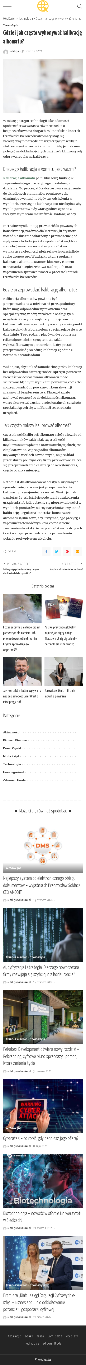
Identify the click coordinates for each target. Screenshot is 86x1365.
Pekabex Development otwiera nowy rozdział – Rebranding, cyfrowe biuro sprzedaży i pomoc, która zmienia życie (41, 1056)
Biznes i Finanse (15, 740)
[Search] (79, 6)
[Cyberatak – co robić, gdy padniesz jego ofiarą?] (43, 1106)
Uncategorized (13, 772)
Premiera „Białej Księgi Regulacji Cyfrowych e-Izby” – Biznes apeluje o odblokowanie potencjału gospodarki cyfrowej (39, 1302)
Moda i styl (11, 756)
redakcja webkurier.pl (19, 900)
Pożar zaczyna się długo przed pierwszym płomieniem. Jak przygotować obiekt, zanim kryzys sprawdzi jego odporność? (21, 639)
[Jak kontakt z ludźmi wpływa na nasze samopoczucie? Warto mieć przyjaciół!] (22, 671)
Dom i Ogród (12, 748)
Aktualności (11, 732)
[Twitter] (57, 551)
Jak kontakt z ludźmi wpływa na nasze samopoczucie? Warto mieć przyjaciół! (22, 696)
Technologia (11, 25)
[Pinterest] (67, 551)
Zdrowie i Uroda (14, 780)
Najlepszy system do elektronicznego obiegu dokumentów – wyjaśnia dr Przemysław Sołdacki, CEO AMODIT (42, 885)
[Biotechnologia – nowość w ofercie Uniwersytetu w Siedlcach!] (43, 1181)
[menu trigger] (8, 6)
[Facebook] (46, 551)
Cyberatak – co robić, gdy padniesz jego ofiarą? (40, 1138)
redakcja (14, 51)
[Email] (77, 551)
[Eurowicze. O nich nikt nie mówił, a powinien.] (63, 671)
